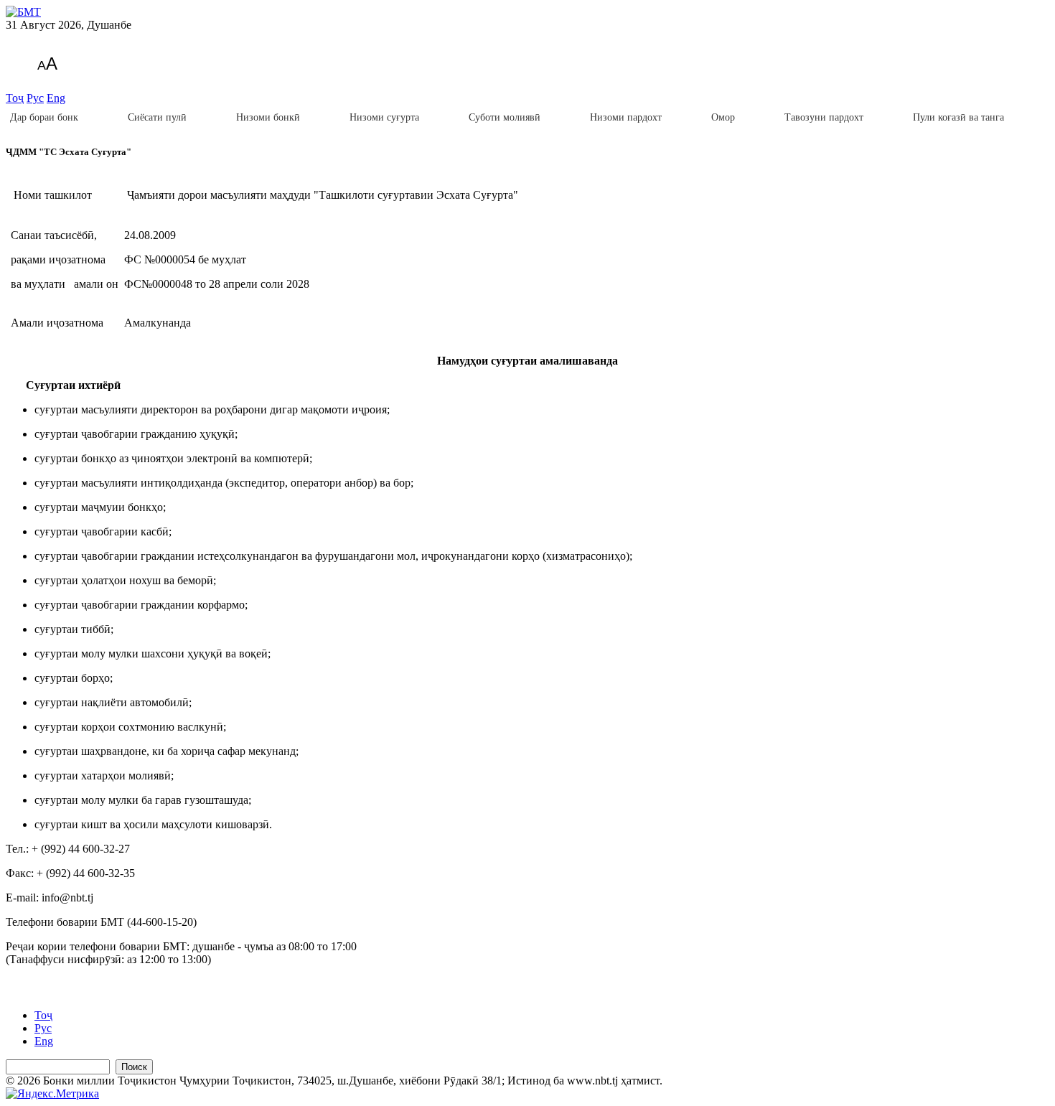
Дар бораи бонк (44, 117)
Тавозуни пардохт (823, 117)
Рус (35, 98)
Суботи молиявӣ (504, 117)
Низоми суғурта (384, 117)
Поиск (134, 1067)
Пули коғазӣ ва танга (958, 117)
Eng (56, 98)
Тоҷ (15, 98)
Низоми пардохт (626, 117)
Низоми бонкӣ (268, 117)
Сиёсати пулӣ (157, 117)
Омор (723, 117)
